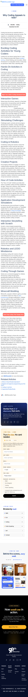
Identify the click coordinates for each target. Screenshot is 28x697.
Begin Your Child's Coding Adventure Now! (13, 94)
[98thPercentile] (8, 2)
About (23, 668)
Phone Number (7, 467)
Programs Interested (9, 479)
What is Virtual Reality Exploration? (11, 382)
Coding (17, 24)
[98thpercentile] (13, 660)
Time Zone (6, 473)
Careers (23, 671)
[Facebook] (4, 422)
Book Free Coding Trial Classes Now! (14, 314)
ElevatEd (13, 24)
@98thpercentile (17, 559)
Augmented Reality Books (8, 389)
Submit (14, 495)
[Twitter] (7, 422)
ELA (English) (8, 483)
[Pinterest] (14, 422)
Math (6, 481)
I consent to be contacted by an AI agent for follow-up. (13, 491)
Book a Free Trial (14, 627)
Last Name (6, 455)
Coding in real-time (7, 387)
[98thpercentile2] (6, 660)
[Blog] (3, 395)
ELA (2, 671)
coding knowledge (16, 210)
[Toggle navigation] (26, 4)
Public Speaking (9, 487)
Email (5, 461)
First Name (6, 449)
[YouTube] (17, 422)
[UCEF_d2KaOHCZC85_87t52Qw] (17, 660)
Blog (16, 668)
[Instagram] (11, 422)
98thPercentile (8, 376)
